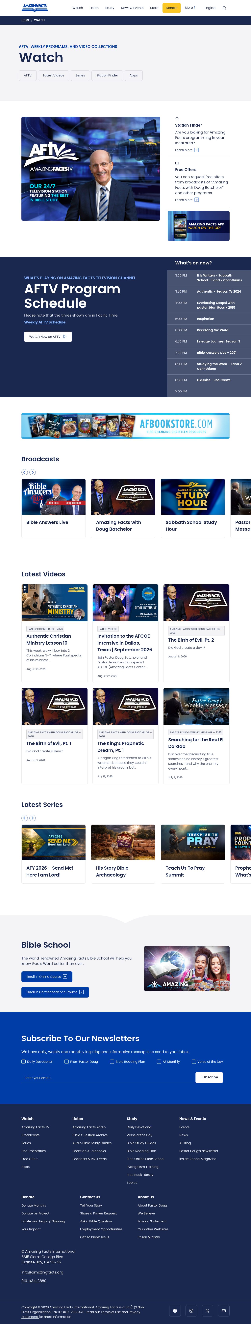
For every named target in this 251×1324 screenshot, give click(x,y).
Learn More (184, 150)
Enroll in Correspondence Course (52, 992)
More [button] (189, 7)
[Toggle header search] (224, 8)
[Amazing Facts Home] (38, 8)
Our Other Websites (153, 1229)
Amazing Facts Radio (89, 1127)
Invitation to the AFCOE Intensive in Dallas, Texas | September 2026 (124, 643)
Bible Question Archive (90, 1135)
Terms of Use (111, 1312)
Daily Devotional (40, 1061)
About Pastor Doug (152, 1205)
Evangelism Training (143, 1167)
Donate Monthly (33, 1205)
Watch (77, 8)
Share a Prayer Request (98, 1213)
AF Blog (185, 1143)
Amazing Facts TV (35, 1127)
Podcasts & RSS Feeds (89, 1159)
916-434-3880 (33, 1281)
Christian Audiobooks (89, 1151)
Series (80, 75)
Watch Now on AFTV (45, 336)
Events (184, 1127)
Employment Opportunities (101, 1229)
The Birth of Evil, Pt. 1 (48, 743)
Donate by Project (35, 1213)
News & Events (132, 8)
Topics (132, 1182)
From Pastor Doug (84, 1061)
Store (154, 8)
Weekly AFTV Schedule (44, 322)
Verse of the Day (210, 1061)
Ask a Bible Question (96, 1221)
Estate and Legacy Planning (43, 1221)
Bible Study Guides (141, 1143)
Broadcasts (30, 1135)
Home (25, 20)
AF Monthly (171, 1061)
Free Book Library (140, 1174)
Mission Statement (152, 1221)
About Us (146, 1197)
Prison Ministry (149, 1237)
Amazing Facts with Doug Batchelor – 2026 (196, 631)
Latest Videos (53, 75)
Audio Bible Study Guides (92, 1143)
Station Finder (107, 75)
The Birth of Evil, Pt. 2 (191, 640)
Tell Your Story (91, 1205)
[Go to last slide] (24, 472)
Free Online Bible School (145, 1159)
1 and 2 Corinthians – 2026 (45, 629)
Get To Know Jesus (94, 1237)
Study (109, 8)
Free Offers (29, 1159)
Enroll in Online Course (43, 976)
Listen (94, 8)
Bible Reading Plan (130, 1061)
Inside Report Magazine (197, 1159)
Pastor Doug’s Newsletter (198, 1151)
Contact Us (90, 1197)
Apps (134, 75)
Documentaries (33, 1151)
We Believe (146, 1213)
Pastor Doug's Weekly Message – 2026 (195, 732)
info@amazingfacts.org (42, 1272)
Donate (171, 8)
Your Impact (31, 1229)
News (183, 1135)
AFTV (28, 75)
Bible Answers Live (47, 522)
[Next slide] (32, 472)
